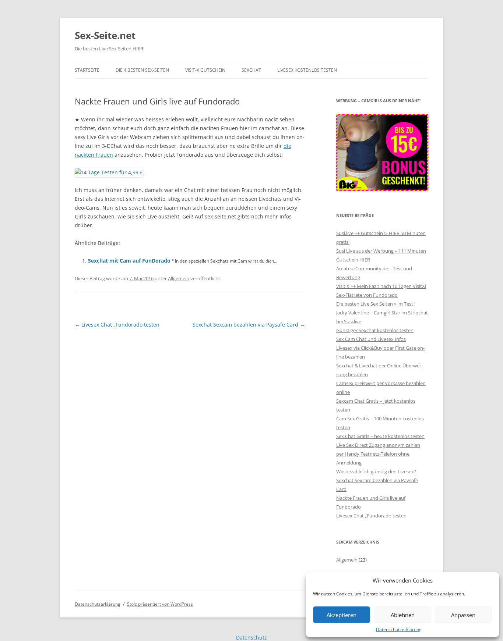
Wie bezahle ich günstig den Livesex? (376, 471)
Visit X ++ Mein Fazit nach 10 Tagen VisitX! (381, 286)
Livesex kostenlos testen (307, 70)
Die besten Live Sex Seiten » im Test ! (375, 303)
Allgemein (178, 278)
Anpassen (463, 615)
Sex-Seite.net (105, 35)
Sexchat (251, 70)
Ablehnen (403, 615)
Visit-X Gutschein (205, 70)
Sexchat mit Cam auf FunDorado (129, 260)
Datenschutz (251, 637)
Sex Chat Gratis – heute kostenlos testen (380, 436)
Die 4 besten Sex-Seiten (142, 70)
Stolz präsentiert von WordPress (160, 604)
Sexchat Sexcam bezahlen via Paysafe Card (249, 324)
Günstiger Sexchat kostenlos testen (375, 330)
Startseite (87, 70)
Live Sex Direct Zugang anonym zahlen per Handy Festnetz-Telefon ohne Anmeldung (378, 454)
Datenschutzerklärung (399, 629)
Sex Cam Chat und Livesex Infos (371, 339)
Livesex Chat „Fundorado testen (117, 324)
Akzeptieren (341, 615)
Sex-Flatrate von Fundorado (367, 295)
